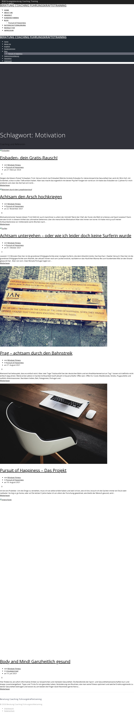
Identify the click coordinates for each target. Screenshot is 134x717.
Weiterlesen (5, 185)
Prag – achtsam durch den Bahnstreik (36, 353)
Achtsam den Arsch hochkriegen (31, 196)
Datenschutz (9, 711)
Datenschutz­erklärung (15, 25)
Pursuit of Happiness (17, 23)
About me (8, 13)
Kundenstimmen (11, 18)
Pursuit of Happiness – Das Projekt (33, 470)
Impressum (9, 30)
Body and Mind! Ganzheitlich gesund (35, 661)
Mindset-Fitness (14, 165)
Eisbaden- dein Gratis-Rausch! (29, 158)
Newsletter (9, 28)
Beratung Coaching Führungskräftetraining (33, 5)
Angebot (8, 15)
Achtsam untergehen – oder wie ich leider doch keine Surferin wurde (65, 235)
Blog (6, 20)
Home (6, 10)
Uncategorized (12, 671)
